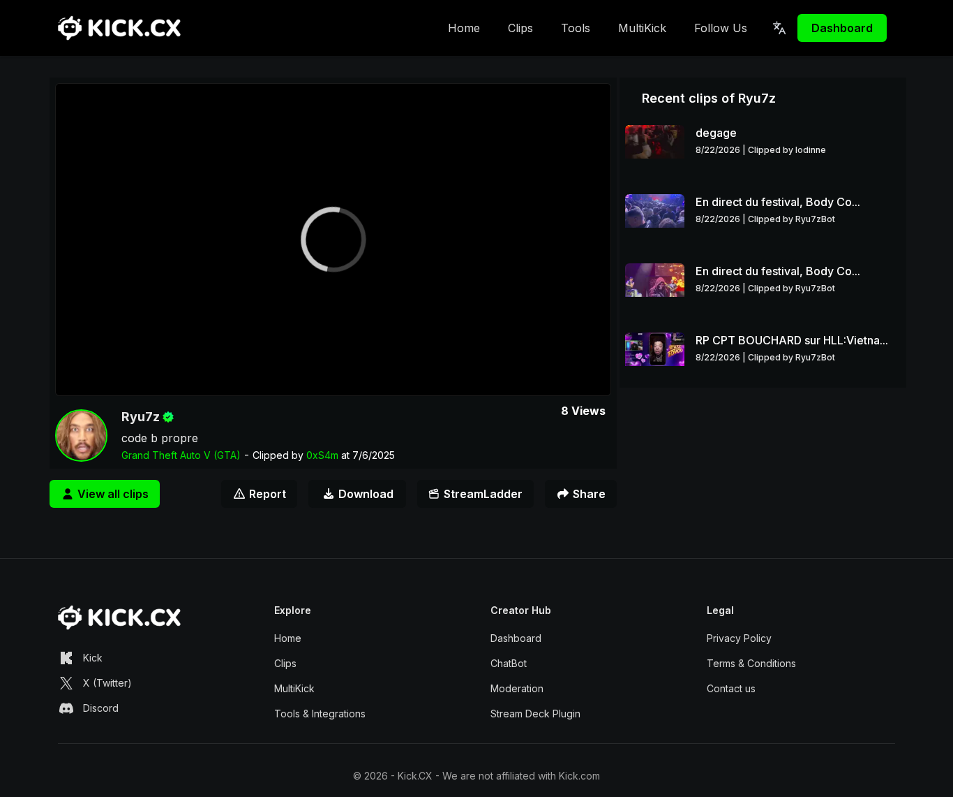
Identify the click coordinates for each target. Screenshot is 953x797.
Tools (575, 28)
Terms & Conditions (751, 663)
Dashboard (842, 28)
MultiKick (642, 28)
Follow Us (720, 28)
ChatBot (508, 663)
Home (464, 28)
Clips (520, 28)
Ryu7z (140, 416)
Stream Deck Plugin (535, 713)
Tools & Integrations (320, 713)
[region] (333, 239)
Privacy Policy (739, 638)
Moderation (516, 688)
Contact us (731, 688)
